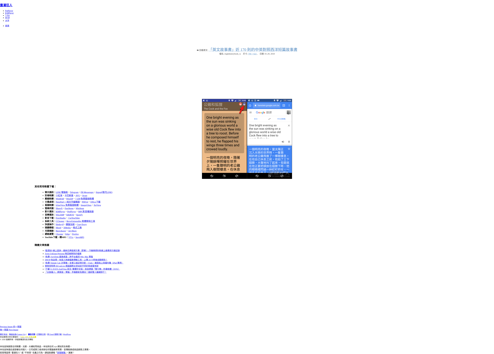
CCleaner (60, 221)
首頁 (7, 26)
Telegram (74, 192)
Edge (67, 234)
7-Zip (7, 15)
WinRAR (60, 199)
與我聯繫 (61, 353)
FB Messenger (87, 192)
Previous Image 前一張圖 (10, 327)
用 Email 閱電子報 (54, 334)
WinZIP (69, 199)
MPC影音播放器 (86, 211)
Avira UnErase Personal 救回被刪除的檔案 (63, 254)
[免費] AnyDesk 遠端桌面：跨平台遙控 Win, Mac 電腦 (69, 257)
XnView (97, 205)
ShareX (59, 208)
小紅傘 (59, 195)
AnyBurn (72, 231)
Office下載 (95, 202)
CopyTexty (82, 224)
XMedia (67, 227)
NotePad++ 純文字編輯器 (68, 202)
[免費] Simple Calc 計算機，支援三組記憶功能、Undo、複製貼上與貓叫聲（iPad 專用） (84, 263)
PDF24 (85, 202)
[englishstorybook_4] (247, 178)
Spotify (79, 215)
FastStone (69, 208)
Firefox (75, 234)
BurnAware (61, 231)
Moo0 (58, 227)
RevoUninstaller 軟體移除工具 (81, 221)
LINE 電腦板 (62, 192)
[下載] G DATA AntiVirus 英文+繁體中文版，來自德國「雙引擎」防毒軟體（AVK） (82, 269)
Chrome (59, 234)
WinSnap (80, 208)
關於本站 (3, 334)
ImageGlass (86, 205)
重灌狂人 (6, 5)
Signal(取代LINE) (104, 192)
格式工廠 (77, 227)
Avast (84, 195)
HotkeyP (60, 224)
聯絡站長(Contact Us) (17, 334)
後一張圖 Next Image (9, 330)
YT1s (70, 237)
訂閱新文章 (41, 334)
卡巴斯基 (69, 195)
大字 (7, 21)
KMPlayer (9, 13)
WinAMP (60, 215)
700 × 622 (252, 54)
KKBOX (70, 215)
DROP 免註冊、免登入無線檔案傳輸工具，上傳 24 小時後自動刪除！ (76, 260)
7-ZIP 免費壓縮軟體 (84, 199)
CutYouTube (74, 218)
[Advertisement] (247, 76)
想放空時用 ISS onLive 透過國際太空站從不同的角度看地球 (71, 266)
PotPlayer (9, 11)
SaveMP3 (80, 237)
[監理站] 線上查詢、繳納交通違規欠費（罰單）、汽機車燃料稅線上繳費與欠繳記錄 (82, 250)
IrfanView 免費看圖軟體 (67, 205)
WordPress (67, 334)
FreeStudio (61, 218)
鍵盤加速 (70, 224)
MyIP (7, 18)
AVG (78, 195)
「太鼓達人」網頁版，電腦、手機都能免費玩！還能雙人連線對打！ (76, 272)
